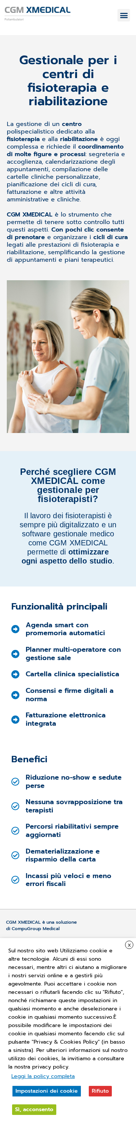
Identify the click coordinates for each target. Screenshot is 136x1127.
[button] (123, 15)
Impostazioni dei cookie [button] (46, 1091)
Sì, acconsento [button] (34, 1109)
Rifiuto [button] (100, 1091)
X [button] (129, 945)
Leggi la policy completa (43, 1076)
